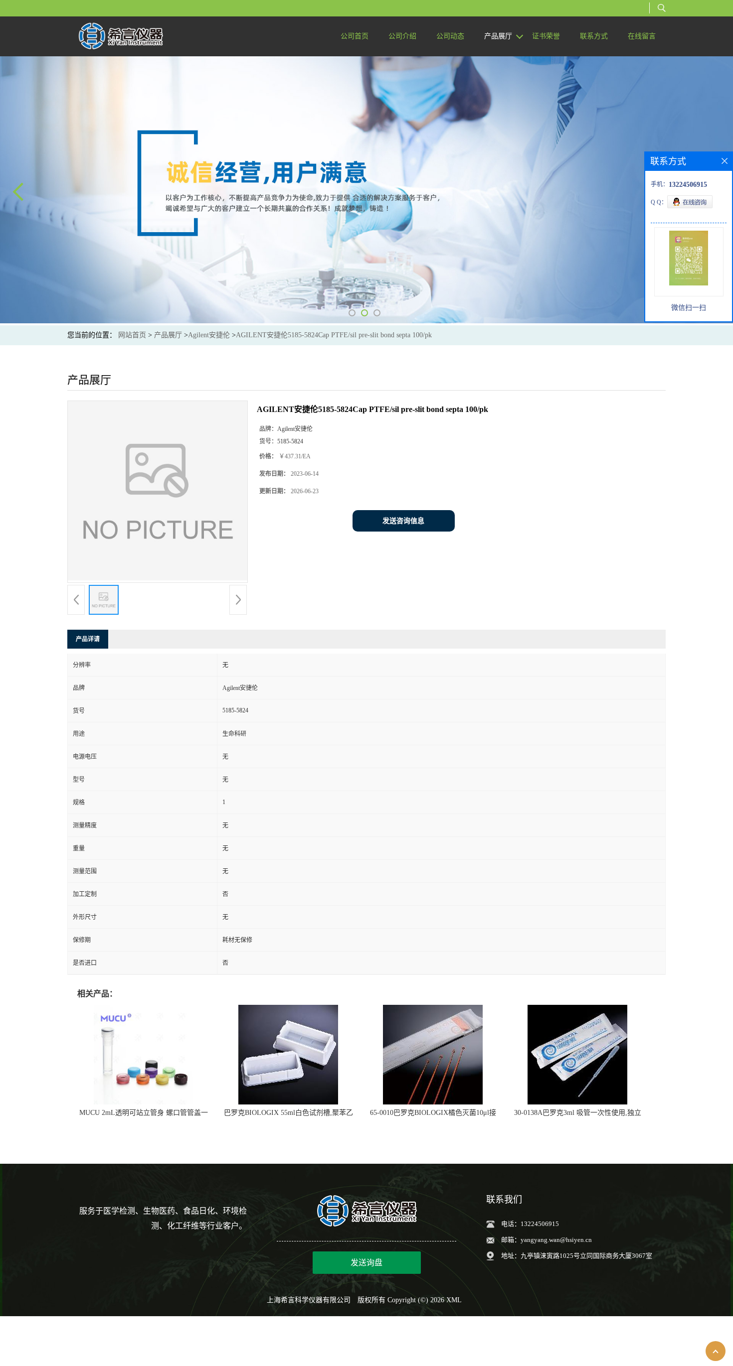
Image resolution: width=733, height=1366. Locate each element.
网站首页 (132, 335)
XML (454, 1300)
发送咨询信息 (403, 521)
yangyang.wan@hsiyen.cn (556, 1239)
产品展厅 (168, 335)
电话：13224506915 (530, 1224)
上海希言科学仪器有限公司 (309, 1300)
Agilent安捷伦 (209, 335)
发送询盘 (366, 1262)
